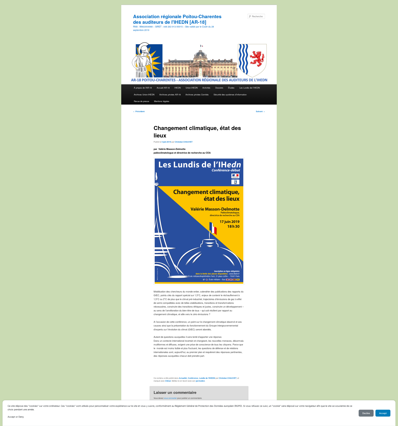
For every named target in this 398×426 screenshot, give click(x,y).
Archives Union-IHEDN (144, 94)
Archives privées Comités (197, 94)
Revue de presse (141, 101)
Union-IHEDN (192, 87)
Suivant (260, 111)
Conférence (193, 378)
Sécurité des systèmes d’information (230, 94)
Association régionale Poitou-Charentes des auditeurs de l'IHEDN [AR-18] (177, 19)
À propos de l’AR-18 (143, 87)
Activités (206, 87)
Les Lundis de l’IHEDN (249, 87)
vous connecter (170, 398)
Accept (383, 413)
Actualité (183, 378)
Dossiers (219, 87)
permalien (200, 380)
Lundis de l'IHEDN (207, 378)
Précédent (139, 111)
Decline (366, 413)
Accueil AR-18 (163, 87)
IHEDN (177, 87)
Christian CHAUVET (183, 141)
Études (231, 87)
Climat (168, 380)
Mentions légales (161, 101)
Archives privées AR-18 (170, 94)
